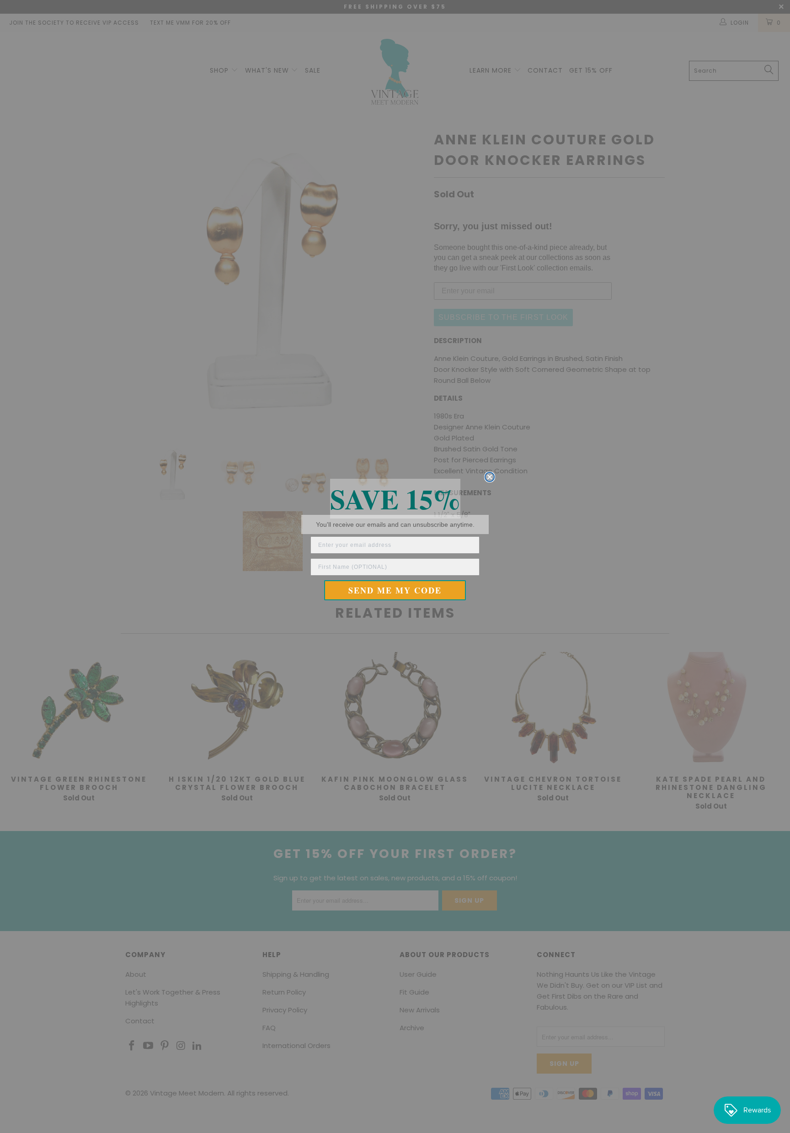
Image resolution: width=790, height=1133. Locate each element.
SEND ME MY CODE (395, 590)
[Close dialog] (489, 477)
